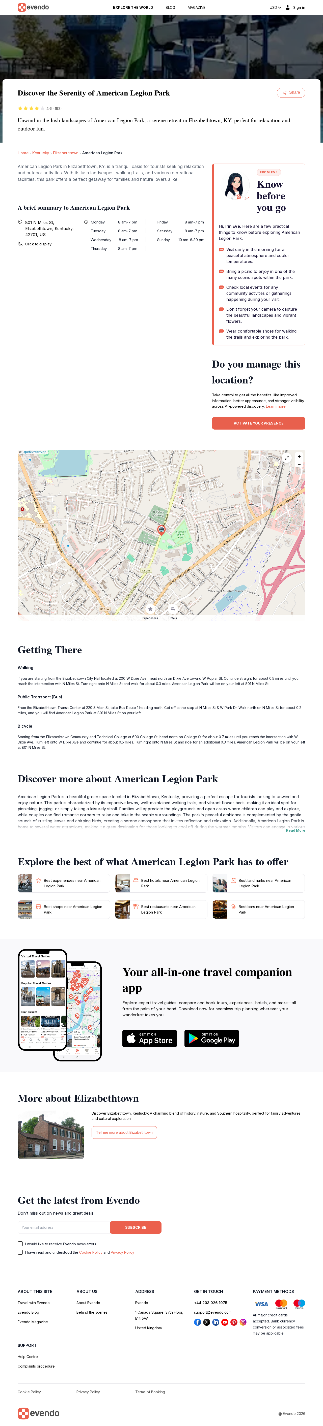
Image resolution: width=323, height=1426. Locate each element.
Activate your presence (259, 423)
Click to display (38, 244)
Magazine (196, 7)
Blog (170, 7)
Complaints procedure (36, 1366)
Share (294, 92)
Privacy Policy (122, 1252)
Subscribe (135, 1227)
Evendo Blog (28, 1312)
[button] (161, 530)
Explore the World (133, 7)
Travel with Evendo (34, 1303)
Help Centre (28, 1356)
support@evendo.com (212, 1312)
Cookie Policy (90, 1252)
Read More (295, 830)
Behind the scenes (91, 1312)
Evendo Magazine (33, 1322)
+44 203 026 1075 (210, 1303)
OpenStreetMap (34, 452)
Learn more (276, 406)
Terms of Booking (150, 1392)
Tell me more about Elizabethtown (124, 1132)
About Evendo (88, 1303)
